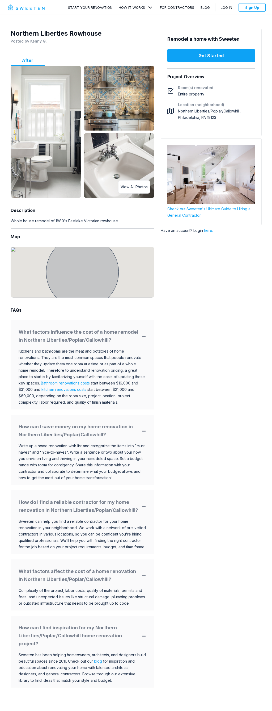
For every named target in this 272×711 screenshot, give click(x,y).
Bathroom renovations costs (65, 383)
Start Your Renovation (90, 7)
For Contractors (177, 7)
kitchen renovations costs (63, 389)
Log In (226, 7)
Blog (205, 7)
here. (208, 230)
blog (98, 661)
